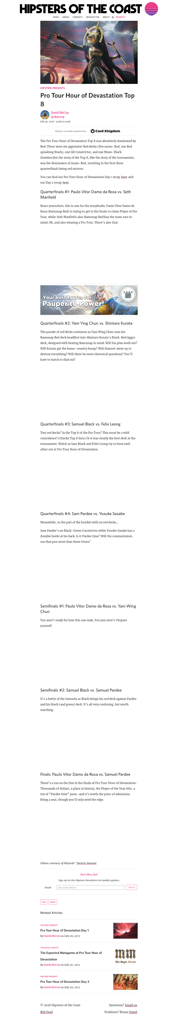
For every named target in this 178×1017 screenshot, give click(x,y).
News (56, 17)
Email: (48, 887)
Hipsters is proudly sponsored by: (71, 131)
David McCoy (60, 112)
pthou (53, 902)
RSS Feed (46, 1012)
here (124, 177)
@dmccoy (57, 117)
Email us (131, 1005)
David (133, 1012)
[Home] (89, 8)
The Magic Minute (49, 948)
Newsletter (92, 17)
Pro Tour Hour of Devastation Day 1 (64, 930)
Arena (65, 17)
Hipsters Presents (52, 88)
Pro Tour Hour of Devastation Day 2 (64, 981)
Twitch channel (86, 863)
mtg (44, 902)
